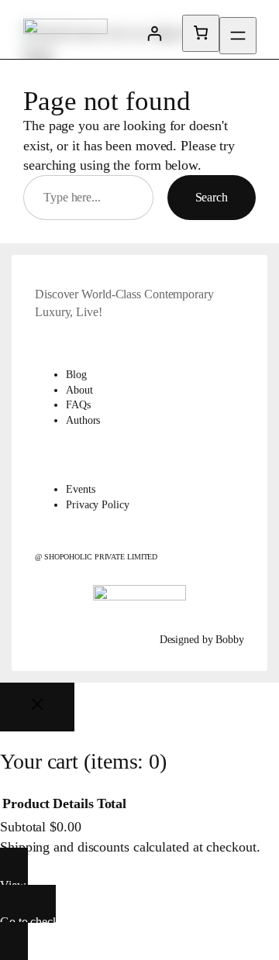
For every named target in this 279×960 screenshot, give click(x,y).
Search (211, 197)
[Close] (37, 707)
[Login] (154, 33)
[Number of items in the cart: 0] (200, 33)
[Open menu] (238, 35)
